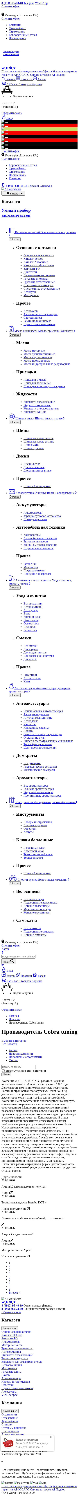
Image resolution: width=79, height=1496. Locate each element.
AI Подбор (58, 74)
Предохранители (34, 570)
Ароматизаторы (11, 1378)
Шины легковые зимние (39, 441)
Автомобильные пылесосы (40, 538)
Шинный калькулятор (37, 486)
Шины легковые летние (38, 438)
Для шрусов (31, 649)
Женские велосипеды (37, 912)
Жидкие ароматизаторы (38, 792)
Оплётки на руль (34, 737)
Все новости (9, 1044)
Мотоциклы (31, 295)
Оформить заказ (11, 113)
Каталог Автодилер (36, 262)
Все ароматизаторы (36, 785)
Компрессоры (32, 534)
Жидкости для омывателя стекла (21, 1361)
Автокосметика (11, 1351)
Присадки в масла (35, 379)
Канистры (30, 724)
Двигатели (30, 272)
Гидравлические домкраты (40, 766)
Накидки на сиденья (36, 727)
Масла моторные (34, 350)
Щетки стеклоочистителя (39, 324)
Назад (15, 239)
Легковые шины (11, 1365)
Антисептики (32, 678)
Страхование (17, 31)
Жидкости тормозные (37, 405)
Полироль (30, 626)
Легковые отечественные (39, 275)
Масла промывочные (37, 360)
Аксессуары (9, 1391)
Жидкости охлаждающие (39, 401)
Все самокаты (32, 928)
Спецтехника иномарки (38, 285)
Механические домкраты (39, 769)
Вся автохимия (33, 603)
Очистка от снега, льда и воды (43, 734)
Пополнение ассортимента (25, 1056)
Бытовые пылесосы (36, 541)
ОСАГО (24, 74)
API (16, 74)
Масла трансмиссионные (39, 354)
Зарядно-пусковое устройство (42, 516)
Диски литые (32, 463)
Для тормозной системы (39, 655)
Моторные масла (12, 1345)
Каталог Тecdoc (33, 258)
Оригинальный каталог (16, 1331)
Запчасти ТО (32, 268)
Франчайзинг (17, 28)
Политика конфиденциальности (21, 71)
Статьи (13, 1060)
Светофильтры (33, 317)
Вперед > (14, 1292)
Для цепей (30, 659)
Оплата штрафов (40, 74)
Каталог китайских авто (39, 265)
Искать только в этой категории (26, 1070)
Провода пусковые (35, 519)
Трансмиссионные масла (17, 1348)
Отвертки (7, 1384)
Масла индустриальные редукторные (47, 364)
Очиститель (31, 620)
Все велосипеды (34, 899)
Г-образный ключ (34, 847)
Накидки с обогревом (37, 573)
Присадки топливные (37, 383)
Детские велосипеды (37, 905)
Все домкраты (32, 763)
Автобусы (30, 291)
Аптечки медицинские (38, 717)
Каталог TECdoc (11, 1335)
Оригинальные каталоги (39, 255)
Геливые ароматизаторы (39, 788)
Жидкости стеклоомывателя (41, 408)
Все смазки (30, 645)
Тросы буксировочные (38, 744)
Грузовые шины (11, 1371)
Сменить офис (10, 6)
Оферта (47, 71)
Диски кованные (34, 467)
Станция (6, 1424)
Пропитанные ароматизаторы (42, 795)
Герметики (30, 674)
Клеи (27, 681)
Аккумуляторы (33, 512)
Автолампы (31, 310)
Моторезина (9, 1368)
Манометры (31, 567)
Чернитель (30, 630)
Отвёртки (30, 828)
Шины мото (31, 444)
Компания (9, 1411)
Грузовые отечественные (39, 282)
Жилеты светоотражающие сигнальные (48, 740)
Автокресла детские (36, 714)
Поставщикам (17, 38)
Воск (27, 613)
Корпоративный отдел (23, 34)
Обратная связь (11, 1312)
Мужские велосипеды (37, 909)
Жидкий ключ (32, 616)
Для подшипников (35, 652)
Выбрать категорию (13, 1040)
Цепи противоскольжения (40, 747)
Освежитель (31, 623)
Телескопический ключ (38, 854)
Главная (10, 79)
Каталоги (26, 79)
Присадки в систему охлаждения (44, 386)
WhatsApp (41, 3)
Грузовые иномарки (36, 278)
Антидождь (31, 610)
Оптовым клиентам (13, 1427)
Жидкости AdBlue (35, 411)
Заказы (41, 79)
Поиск (6, 962)
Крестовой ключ (34, 851)
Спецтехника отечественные (42, 288)
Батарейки (30, 563)
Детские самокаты (35, 934)
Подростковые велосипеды (41, 902)
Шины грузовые (34, 448)
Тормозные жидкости (14, 1358)
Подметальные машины (38, 548)
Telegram (29, 3)
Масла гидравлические (38, 357)
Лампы (5, 1375)
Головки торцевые (35, 825)
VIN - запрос (9, 1394)
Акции (13, 1050)
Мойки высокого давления (40, 544)
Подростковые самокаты (39, 931)
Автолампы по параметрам (41, 314)
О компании (9, 1414)
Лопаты (28, 730)
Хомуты (29, 832)
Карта (5, 948)
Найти (6, 1074)
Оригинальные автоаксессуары (43, 711)
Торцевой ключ (33, 857)
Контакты (15, 24)
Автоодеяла (31, 721)
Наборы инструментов (38, 822)
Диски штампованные (37, 470)
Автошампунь (32, 606)
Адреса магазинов (12, 1434)
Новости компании (21, 1053)
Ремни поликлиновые (37, 320)
